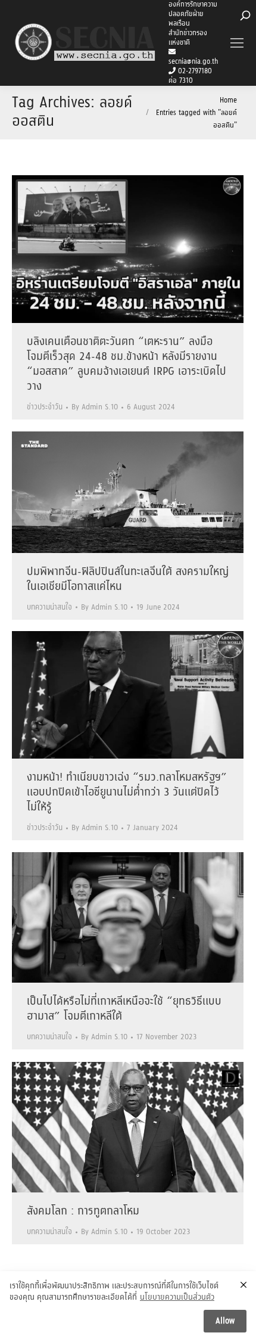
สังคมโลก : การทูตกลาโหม (83, 1211)
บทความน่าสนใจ (49, 607)
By (94, 407)
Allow (225, 1321)
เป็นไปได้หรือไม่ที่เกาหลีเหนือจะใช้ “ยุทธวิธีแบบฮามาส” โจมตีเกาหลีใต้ (124, 1009)
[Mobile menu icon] (237, 43)
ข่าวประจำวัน (45, 407)
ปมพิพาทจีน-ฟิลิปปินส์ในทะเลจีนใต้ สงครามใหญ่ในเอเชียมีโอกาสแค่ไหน (128, 579)
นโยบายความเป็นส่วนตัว (177, 1298)
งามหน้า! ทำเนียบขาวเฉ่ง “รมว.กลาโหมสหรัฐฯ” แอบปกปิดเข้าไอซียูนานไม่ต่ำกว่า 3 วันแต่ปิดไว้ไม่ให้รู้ (127, 792)
